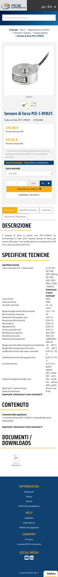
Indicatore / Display (22, 33)
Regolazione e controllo (38, 30)
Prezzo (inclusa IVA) (14, 143)
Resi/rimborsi (29, 522)
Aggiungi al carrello (28, 189)
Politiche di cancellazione (29, 506)
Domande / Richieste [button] (29, 195)
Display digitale (41, 33)
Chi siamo (29, 539)
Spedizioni (29, 518)
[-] (43, 183)
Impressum (29, 492)
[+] (49, 183)
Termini (29, 501)
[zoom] (29, 96)
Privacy (29, 496)
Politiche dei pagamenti (29, 527)
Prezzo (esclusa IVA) (15, 131)
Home (22, 30)
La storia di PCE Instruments (29, 544)
